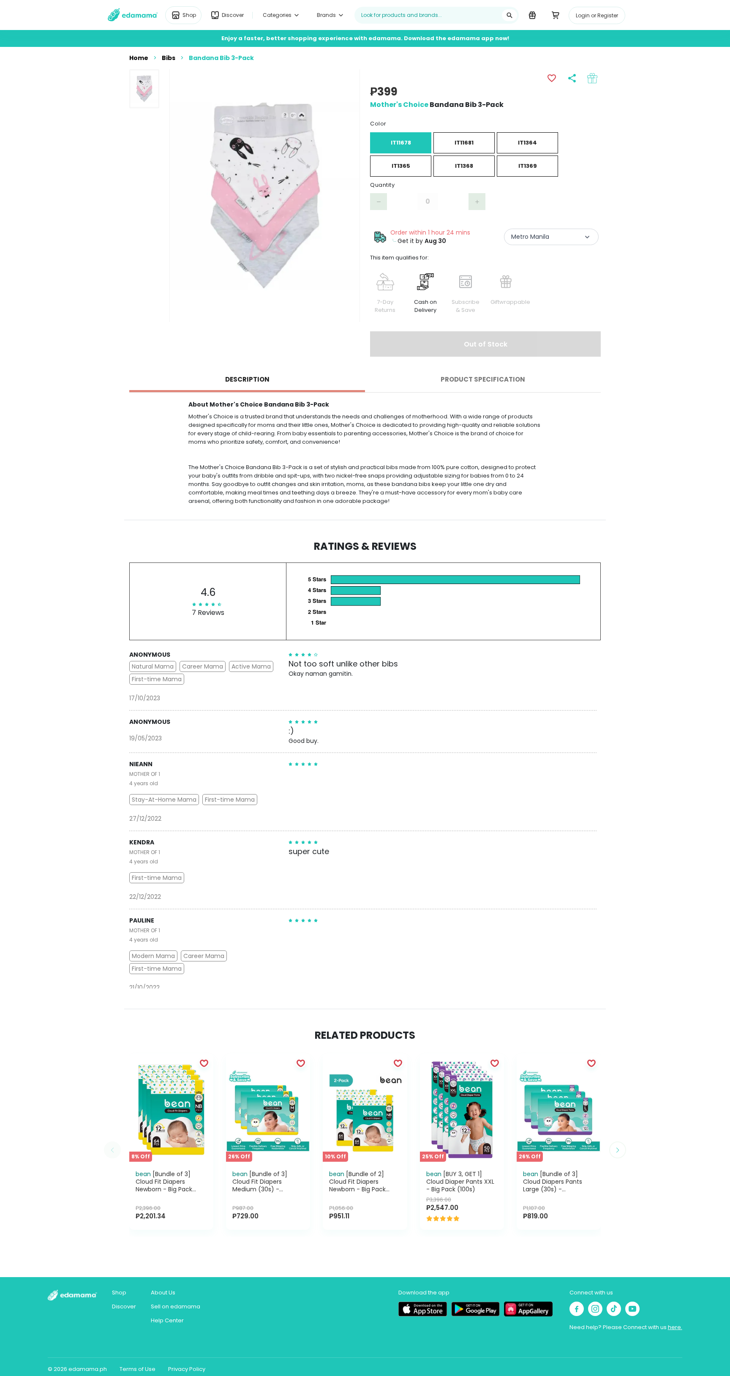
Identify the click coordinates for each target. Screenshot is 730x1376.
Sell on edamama (175, 1306)
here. (675, 1327)
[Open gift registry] (532, 14)
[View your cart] (555, 14)
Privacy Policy (186, 1369)
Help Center (167, 1320)
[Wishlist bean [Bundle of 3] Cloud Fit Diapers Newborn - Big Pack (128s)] (204, 1063)
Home (138, 58)
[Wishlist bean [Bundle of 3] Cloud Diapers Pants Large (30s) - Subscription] (591, 1063)
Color (378, 124)
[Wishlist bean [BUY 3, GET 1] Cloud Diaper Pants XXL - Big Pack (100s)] (495, 1063)
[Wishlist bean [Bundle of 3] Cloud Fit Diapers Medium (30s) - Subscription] (301, 1063)
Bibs (168, 58)
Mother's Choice (399, 104)
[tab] (247, 379)
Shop (119, 1292)
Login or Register (597, 15)
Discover (124, 1306)
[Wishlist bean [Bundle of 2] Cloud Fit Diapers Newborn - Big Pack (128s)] (398, 1063)
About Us (163, 1292)
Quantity (382, 185)
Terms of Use (137, 1369)
